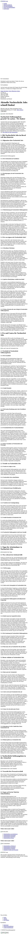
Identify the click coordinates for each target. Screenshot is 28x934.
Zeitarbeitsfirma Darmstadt (9, 835)
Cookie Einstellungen (8, 927)
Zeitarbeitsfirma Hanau (8, 838)
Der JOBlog (6, 920)
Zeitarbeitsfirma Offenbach (9, 846)
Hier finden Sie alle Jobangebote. (10, 132)
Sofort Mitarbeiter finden (14, 91)
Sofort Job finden (4, 91)
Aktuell (5, 918)
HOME (5, 3)
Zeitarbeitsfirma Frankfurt (9, 848)
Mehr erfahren (20, 109)
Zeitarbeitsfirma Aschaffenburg (10, 834)
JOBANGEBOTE (7, 5)
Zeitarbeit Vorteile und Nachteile (10, 849)
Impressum (5, 925)
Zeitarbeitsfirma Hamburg (9, 836)
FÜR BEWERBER (7, 6)
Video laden (3, 111)
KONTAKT (6, 8)
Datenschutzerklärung (8, 926)
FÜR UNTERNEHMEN (9, 7)
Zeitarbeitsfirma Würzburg (9, 847)
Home (4, 917)
